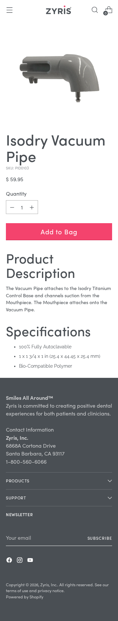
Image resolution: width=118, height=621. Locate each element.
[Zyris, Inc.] (59, 9)
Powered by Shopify (24, 596)
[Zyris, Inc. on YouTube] (31, 561)
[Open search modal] (94, 10)
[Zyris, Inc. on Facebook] (10, 561)
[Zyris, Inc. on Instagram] (20, 561)
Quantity (16, 193)
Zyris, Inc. (48, 584)
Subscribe (100, 538)
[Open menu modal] (9, 10)
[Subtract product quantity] (32, 207)
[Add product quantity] (12, 207)
